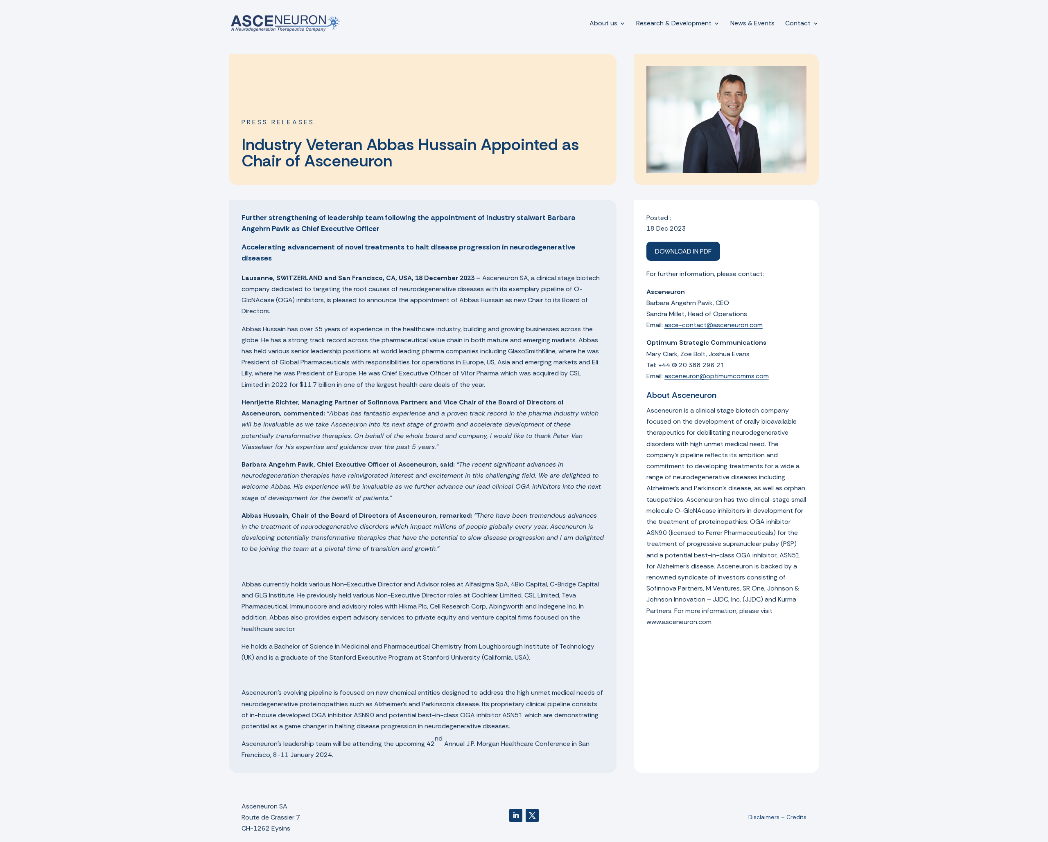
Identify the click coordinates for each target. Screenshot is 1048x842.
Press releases (278, 122)
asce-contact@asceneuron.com (713, 325)
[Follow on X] (532, 815)
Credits (796, 817)
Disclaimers (763, 817)
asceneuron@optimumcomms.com (716, 376)
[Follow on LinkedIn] (515, 815)
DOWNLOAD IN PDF (683, 251)
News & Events (752, 23)
